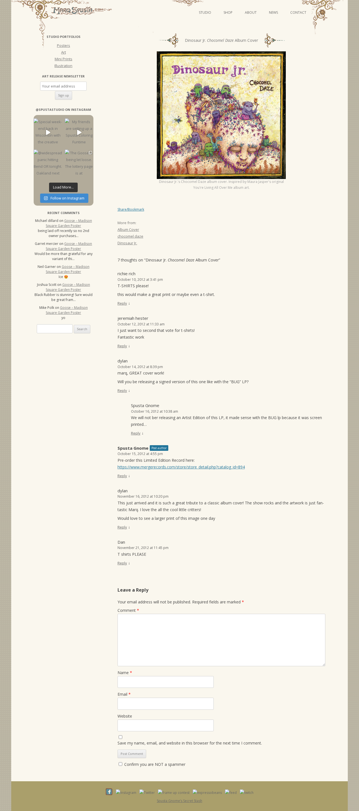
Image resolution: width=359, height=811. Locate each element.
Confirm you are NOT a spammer (154, 764)
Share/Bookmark (131, 209)
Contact (298, 12)
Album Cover (128, 229)
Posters (63, 45)
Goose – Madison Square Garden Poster (69, 223)
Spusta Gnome (145, 405)
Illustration (63, 65)
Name (125, 672)
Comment (128, 610)
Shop (228, 12)
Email (124, 694)
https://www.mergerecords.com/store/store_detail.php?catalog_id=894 (181, 467)
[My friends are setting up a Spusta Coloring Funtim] (79, 132)
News (273, 12)
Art (63, 52)
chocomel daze (130, 236)
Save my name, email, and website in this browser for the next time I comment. (190, 743)
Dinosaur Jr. (127, 242)
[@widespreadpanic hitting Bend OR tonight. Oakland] (48, 164)
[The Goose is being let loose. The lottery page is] (79, 164)
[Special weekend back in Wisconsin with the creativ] (48, 132)
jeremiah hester (133, 318)
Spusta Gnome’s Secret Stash (179, 800)
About (251, 12)
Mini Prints (63, 58)
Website (125, 716)
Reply (122, 303)
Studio (205, 12)
